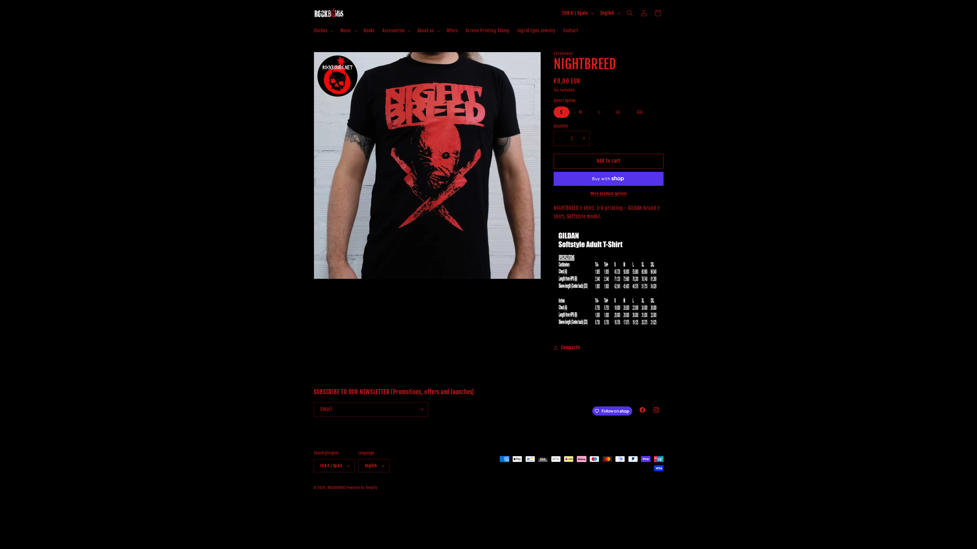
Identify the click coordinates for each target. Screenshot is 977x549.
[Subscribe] (421, 409)
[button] (323, 30)
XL (621, 113)
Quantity (561, 126)
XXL (643, 113)
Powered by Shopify (362, 487)
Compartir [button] (571, 347)
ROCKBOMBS (336, 487)
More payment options (609, 193)
